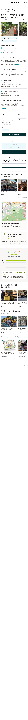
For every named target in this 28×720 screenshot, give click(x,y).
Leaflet (24, 220)
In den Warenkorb (14, 134)
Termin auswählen (6, 122)
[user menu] (24, 2)
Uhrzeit (3, 127)
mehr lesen (18, 64)
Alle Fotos (15, 23)
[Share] (26, 20)
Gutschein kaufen (14, 152)
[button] (14, 211)
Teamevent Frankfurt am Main (7, 360)
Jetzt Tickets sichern (6, 119)
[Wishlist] (23, 20)
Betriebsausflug (18, 360)
